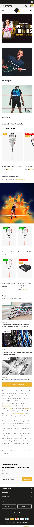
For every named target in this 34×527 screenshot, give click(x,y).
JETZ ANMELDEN (27, 479)
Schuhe (22, 413)
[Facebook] (14, 512)
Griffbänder (15, 413)
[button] (2, 10)
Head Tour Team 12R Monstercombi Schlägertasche (24, 285)
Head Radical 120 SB (8, 283)
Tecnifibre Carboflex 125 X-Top (11, 166)
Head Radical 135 (7, 252)
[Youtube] (19, 512)
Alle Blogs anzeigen (16, 384)
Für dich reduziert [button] (8, 128)
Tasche (27, 408)
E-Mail (24, 506)
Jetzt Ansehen (20, 179)
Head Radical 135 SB (24, 252)
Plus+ (27, 522)
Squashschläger (6, 406)
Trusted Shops (26, 526)
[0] (30, 6)
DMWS (23, 522)
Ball (11, 408)
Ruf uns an (9, 506)
